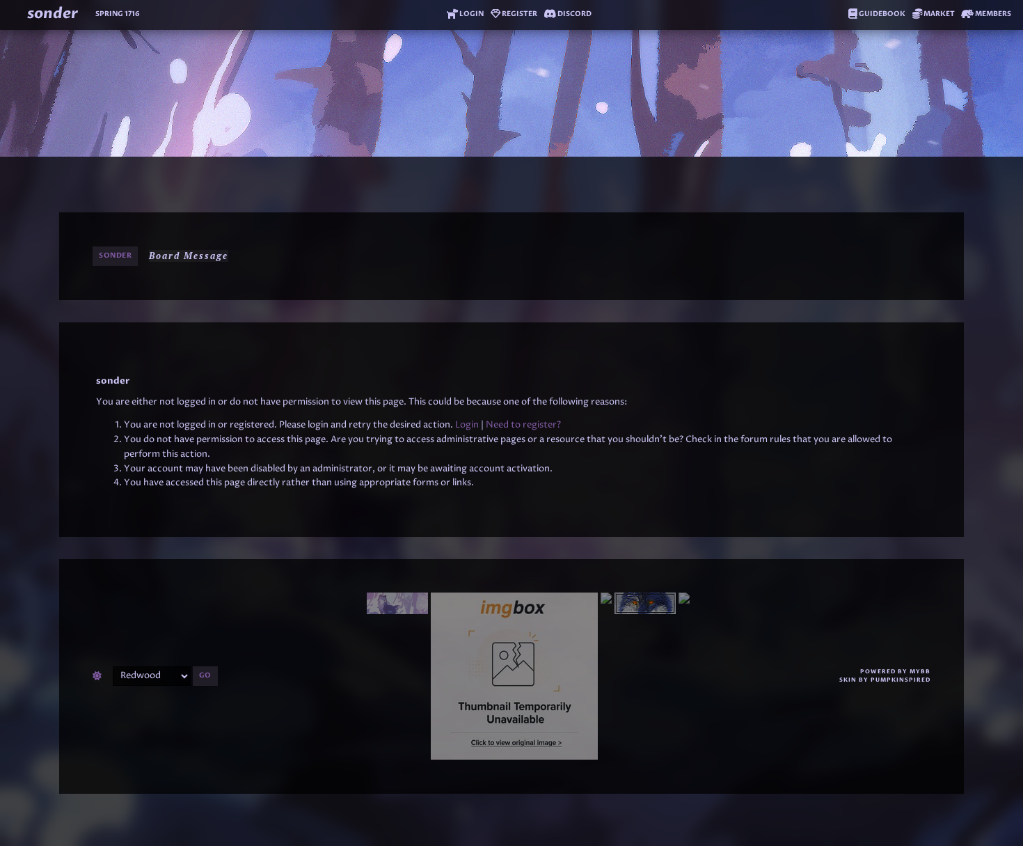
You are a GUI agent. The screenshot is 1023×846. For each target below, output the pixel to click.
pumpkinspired (900, 680)
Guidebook (881, 14)
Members (992, 14)
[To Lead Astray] (606, 676)
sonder (52, 14)
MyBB (920, 671)
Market (938, 14)
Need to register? (523, 425)
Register (518, 14)
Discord (574, 14)
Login (471, 14)
